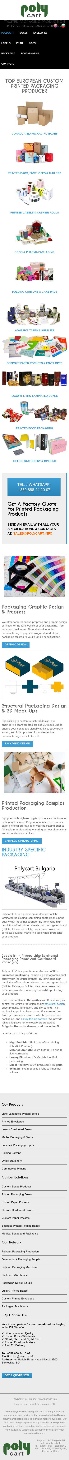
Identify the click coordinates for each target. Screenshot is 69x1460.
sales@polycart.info (51, 1443)
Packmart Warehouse (15, 1275)
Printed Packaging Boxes (17, 1194)
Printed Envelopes (13, 1121)
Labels (6, 43)
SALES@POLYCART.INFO (32, 533)
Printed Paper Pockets (15, 1202)
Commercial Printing (14, 1168)
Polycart (7, 33)
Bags (32, 43)
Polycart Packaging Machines (19, 1267)
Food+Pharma (30, 53)
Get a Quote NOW (17, 1375)
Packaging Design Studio (17, 1282)
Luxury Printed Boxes (15, 1290)
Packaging (8, 53)
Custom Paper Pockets (16, 1217)
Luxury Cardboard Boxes (17, 1129)
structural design (55, 1003)
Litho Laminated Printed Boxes (20, 1113)
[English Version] (55, 25)
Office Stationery (12, 1160)
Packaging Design (17, 743)
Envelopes (40, 33)
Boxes (24, 33)
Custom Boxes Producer (16, 1186)
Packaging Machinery (15, 1306)
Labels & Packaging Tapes (18, 1145)
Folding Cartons (11, 1152)
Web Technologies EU (43, 1404)
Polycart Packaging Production (20, 1251)
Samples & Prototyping (22, 841)
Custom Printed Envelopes (18, 1298)
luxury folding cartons (34, 1018)
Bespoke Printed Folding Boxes (21, 1225)
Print (19, 43)
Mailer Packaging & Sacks (17, 1137)
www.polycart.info (48, 1399)
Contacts (7, 63)
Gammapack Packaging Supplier (21, 1259)
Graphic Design (15, 644)
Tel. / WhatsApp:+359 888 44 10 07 (34, 487)
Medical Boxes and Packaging (20, 1233)
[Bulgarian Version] (63, 25)
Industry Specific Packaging (24, 852)
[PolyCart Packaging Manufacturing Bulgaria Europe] (34, 9)
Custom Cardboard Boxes (17, 1210)
